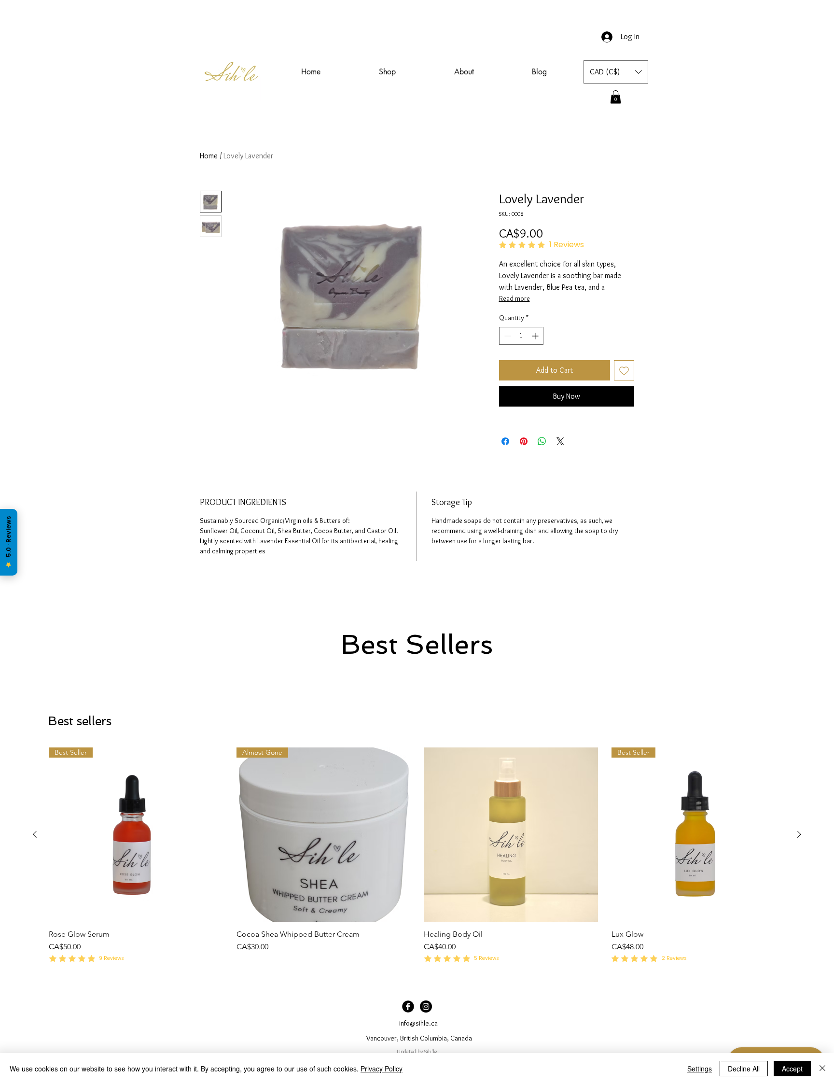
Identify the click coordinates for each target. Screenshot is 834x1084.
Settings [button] (699, 1068)
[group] (417, 856)
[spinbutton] (521, 335)
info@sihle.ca (418, 1023)
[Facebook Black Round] (408, 1006)
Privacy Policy (382, 1068)
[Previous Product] (35, 834)
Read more (514, 298)
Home (209, 155)
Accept (792, 1068)
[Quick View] (511, 834)
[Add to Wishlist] (624, 370)
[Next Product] (799, 834)
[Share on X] (560, 441)
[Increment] (536, 335)
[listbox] (616, 72)
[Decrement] (506, 335)
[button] (616, 72)
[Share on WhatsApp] (542, 441)
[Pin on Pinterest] (523, 441)
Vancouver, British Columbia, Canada (419, 1038)
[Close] (822, 1068)
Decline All (744, 1068)
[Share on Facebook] (505, 441)
